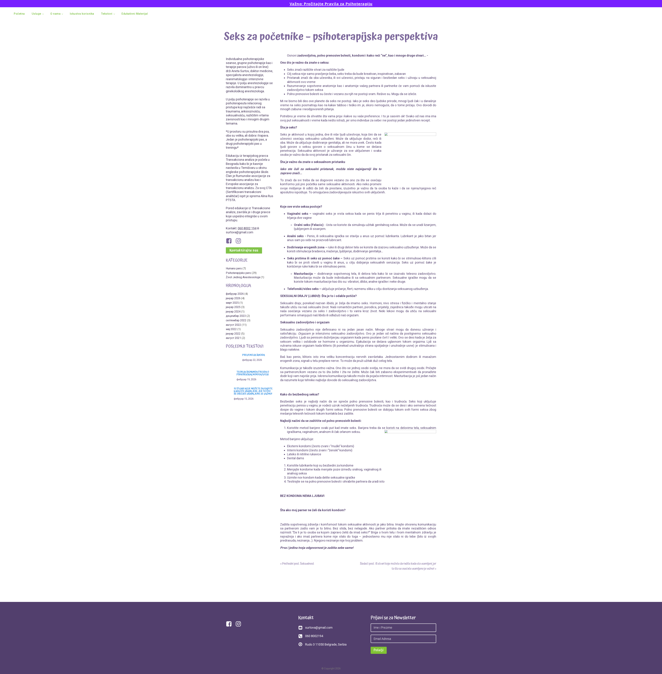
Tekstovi (106, 13)
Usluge (36, 13)
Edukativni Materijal (135, 13)
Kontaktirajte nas (243, 250)
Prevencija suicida (253, 355)
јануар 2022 (233, 333)
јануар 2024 (233, 311)
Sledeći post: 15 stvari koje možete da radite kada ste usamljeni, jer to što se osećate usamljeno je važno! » (398, 566)
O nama (55, 13)
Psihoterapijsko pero (238, 273)
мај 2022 (231, 329)
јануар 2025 (233, 307)
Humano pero (234, 268)
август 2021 (233, 338)
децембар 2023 (236, 316)
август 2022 (233, 324)
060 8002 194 (247, 228)
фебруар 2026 (235, 293)
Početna (19, 13)
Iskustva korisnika (82, 13)
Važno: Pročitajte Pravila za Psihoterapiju (331, 4)
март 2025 (232, 302)
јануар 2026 (233, 298)
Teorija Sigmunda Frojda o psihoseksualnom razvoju (253, 373)
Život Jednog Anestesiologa (243, 277)
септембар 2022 (236, 320)
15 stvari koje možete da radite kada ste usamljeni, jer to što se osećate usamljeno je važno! (253, 391)
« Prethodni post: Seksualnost (297, 563)
